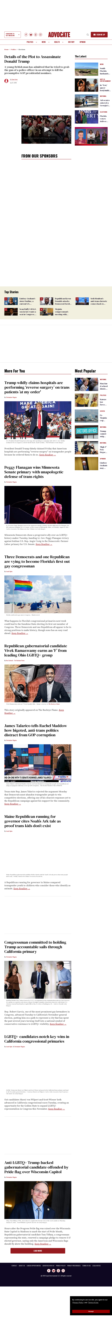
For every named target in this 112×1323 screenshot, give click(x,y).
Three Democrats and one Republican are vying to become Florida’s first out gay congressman (37, 561)
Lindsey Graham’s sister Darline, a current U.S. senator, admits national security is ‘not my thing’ (27, 305)
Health (57, 42)
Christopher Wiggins (11, 397)
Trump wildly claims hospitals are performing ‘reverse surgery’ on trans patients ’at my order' (37, 387)
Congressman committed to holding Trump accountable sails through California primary (35, 947)
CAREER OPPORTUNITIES (34, 1266)
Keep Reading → (47, 454)
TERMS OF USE (86, 1266)
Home (6, 49)
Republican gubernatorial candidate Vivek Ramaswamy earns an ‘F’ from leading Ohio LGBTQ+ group (35, 650)
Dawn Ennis (15, 79)
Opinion (82, 42)
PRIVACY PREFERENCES (73, 1266)
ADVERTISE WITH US (48, 1266)
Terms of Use (93, 1303)
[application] (46, 129)
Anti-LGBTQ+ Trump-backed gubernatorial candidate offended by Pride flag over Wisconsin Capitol (36, 1167)
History (71, 42)
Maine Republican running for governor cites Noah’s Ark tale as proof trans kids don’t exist (32, 821)
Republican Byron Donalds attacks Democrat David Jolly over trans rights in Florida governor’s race (63, 305)
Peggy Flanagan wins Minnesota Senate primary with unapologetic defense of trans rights (33, 472)
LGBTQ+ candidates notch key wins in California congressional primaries (36, 1039)
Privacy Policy (78, 1303)
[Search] (87, 34)
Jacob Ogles (9, 571)
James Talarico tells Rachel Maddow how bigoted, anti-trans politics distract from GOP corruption (35, 730)
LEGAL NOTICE (96, 1266)
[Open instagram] (40, 34)
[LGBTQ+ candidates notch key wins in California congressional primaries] (37, 1069)
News (44, 42)
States (102, 411)
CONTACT (14, 1266)
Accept (91, 1311)
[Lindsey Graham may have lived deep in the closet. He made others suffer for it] (86, 463)
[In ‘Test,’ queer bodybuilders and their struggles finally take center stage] (86, 85)
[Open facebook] (26, 34)
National (103, 96)
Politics (30, 42)
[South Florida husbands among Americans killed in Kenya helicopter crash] (86, 69)
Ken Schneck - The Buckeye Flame (15, 660)
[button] (46, 129)
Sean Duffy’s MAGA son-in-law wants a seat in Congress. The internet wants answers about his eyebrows (27, 316)
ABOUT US (22, 1266)
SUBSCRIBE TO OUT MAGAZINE (10, 34)
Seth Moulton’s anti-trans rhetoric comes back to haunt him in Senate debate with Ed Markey (99, 305)
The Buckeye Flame (54, 704)
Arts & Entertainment (105, 80)
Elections (21, 49)
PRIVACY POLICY (61, 1266)
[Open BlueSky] (31, 34)
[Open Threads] (35, 34)
